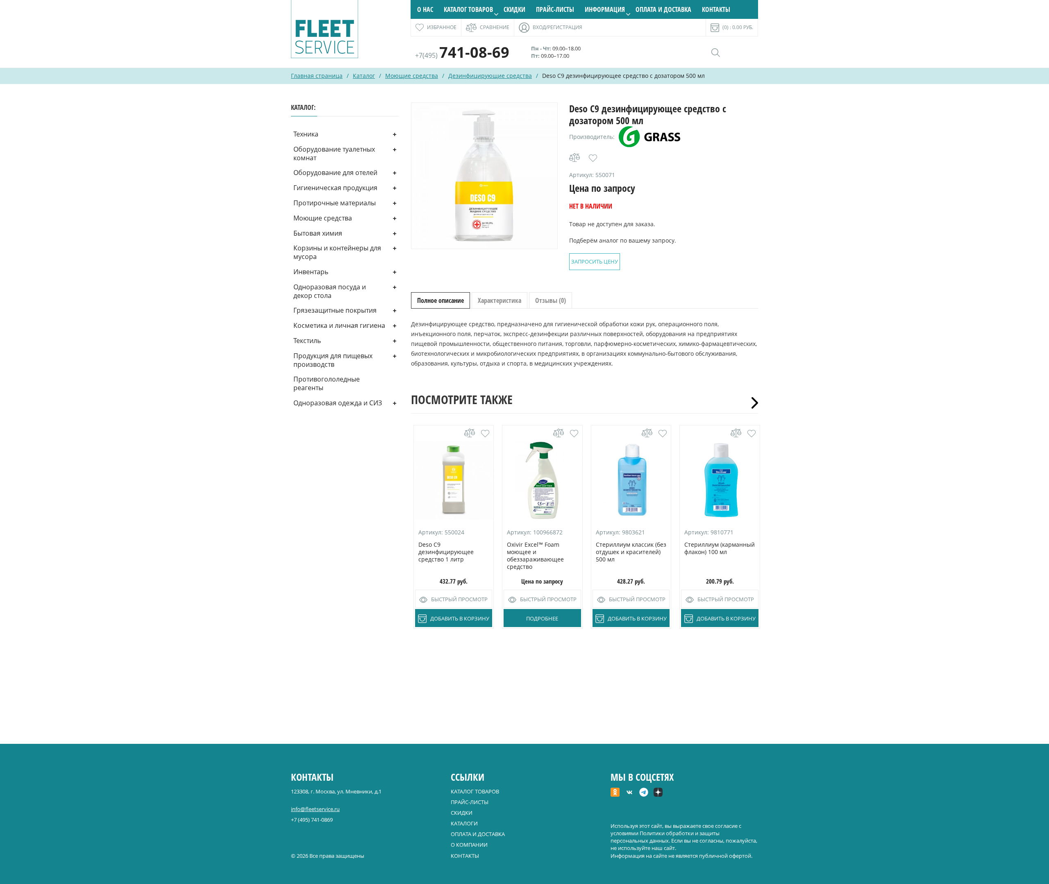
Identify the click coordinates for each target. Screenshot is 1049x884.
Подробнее (542, 618)
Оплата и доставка (663, 9)
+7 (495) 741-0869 (312, 819)
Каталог (364, 76)
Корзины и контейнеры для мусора (337, 252)
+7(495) (462, 55)
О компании (469, 844)
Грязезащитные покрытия (335, 310)
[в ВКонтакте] (629, 793)
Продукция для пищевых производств (332, 360)
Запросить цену (594, 261)
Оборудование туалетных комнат (334, 153)
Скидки (514, 9)
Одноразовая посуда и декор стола (329, 291)
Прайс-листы (555, 9)
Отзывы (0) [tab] (550, 300)
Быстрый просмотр (459, 599)
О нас (425, 9)
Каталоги (464, 823)
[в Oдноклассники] (615, 793)
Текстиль (307, 340)
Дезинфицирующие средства (490, 76)
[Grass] (649, 136)
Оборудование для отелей (335, 172)
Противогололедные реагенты (326, 383)
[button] (593, 158)
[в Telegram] (643, 793)
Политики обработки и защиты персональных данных (665, 836)
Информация (605, 9)
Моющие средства (411, 76)
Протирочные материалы (334, 202)
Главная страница (317, 76)
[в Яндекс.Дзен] (658, 793)
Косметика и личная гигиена (339, 325)
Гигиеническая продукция (335, 187)
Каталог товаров (468, 9)
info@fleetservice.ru (315, 809)
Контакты (716, 9)
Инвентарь (310, 271)
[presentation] (752, 402)
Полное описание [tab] (440, 300)
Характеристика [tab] (499, 300)
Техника (305, 134)
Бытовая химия (317, 233)
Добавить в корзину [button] (459, 618)
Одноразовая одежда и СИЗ (337, 402)
